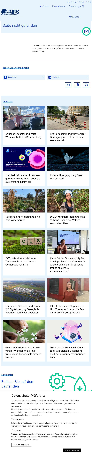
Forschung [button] (74, 6)
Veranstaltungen (72, 2)
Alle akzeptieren (72, 450)
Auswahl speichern (21, 445)
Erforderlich (18, 420)
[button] (77, 84)
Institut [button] (43, 6)
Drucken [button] (86, 84)
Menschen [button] (74, 17)
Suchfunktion (38, 51)
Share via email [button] (68, 84)
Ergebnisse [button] (57, 6)
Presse (81, 2)
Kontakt (88, 2)
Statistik (17, 430)
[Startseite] (10, 12)
